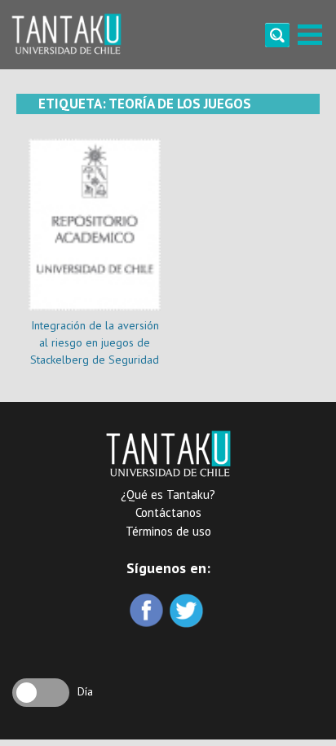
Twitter (188, 612)
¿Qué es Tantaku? (168, 494)
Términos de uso (168, 531)
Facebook (148, 612)
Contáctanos (168, 512)
